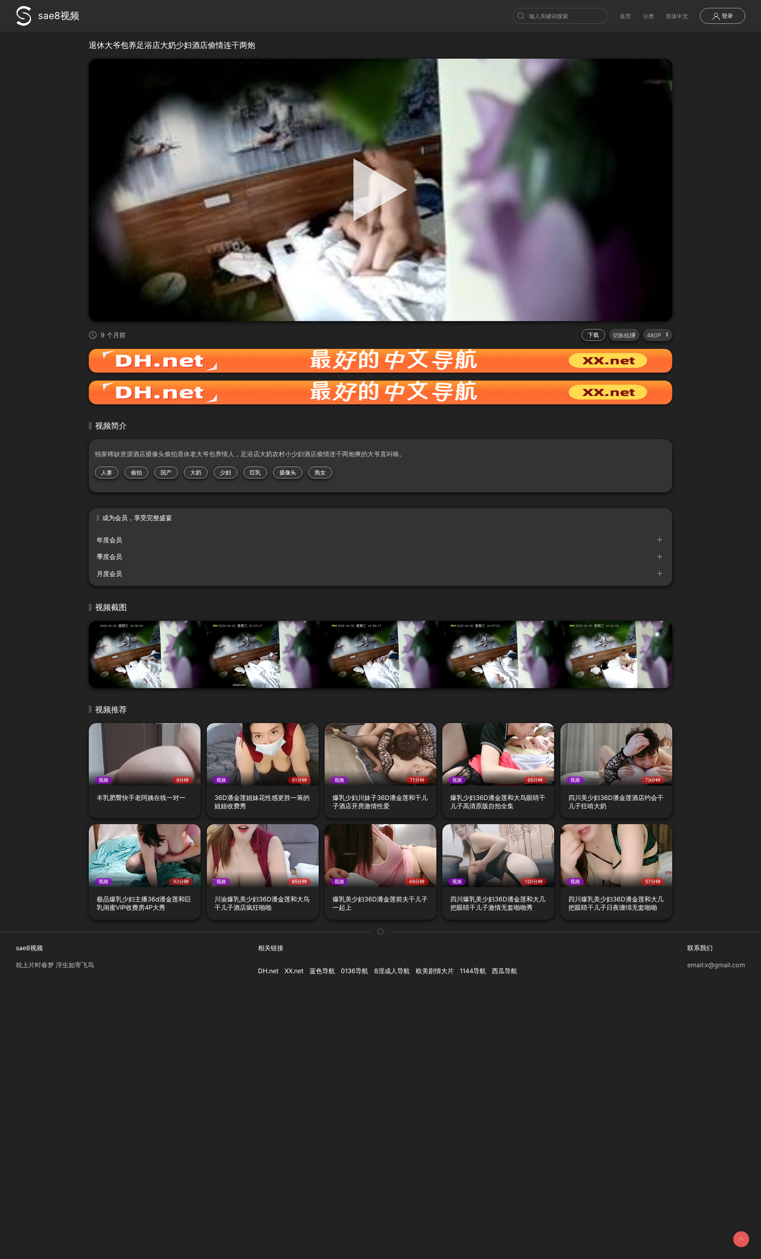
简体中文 (677, 16)
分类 (648, 16)
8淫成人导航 (392, 971)
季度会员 (109, 557)
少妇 (225, 472)
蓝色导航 (322, 971)
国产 (166, 472)
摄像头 (287, 472)
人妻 (106, 472)
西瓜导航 (504, 971)
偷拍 (136, 472)
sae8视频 (58, 15)
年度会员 (109, 540)
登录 (726, 15)
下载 (593, 334)
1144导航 (473, 971)
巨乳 (255, 472)
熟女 (320, 472)
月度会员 (109, 574)
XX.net (294, 971)
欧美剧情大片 (435, 971)
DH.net (268, 971)
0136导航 (354, 971)
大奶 (195, 472)
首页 (625, 16)
